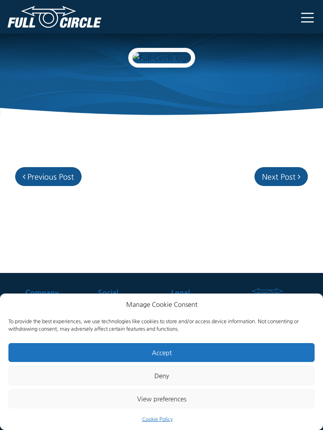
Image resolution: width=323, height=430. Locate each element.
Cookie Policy (157, 419)
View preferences (161, 398)
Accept (162, 352)
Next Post (280, 176)
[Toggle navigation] (304, 17)
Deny (161, 375)
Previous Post (49, 176)
